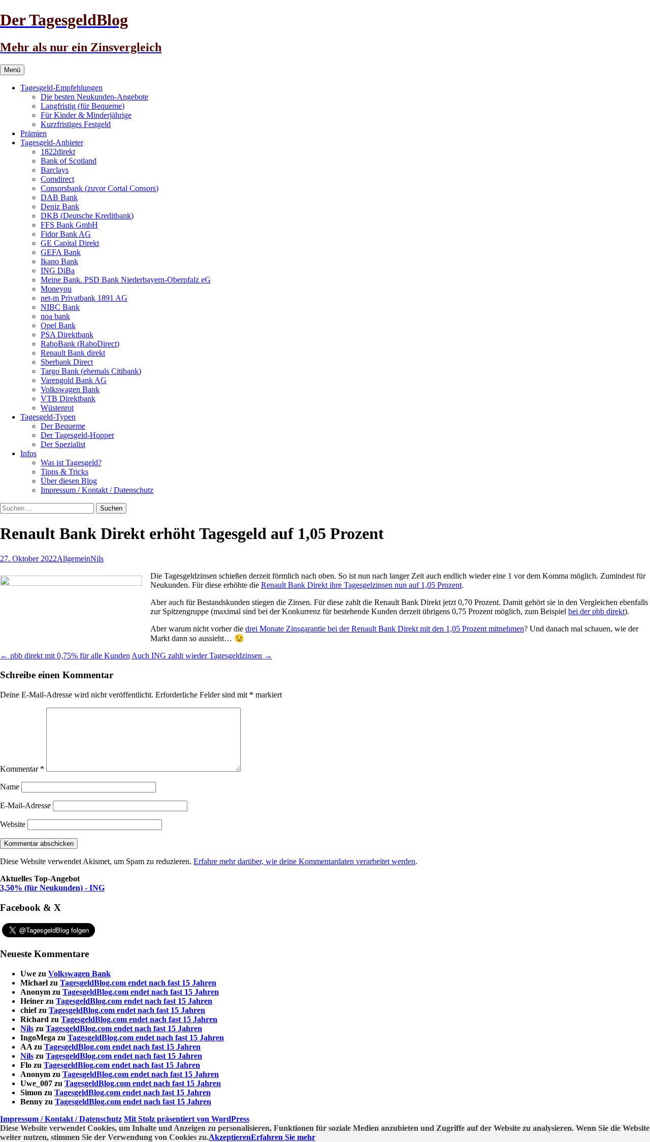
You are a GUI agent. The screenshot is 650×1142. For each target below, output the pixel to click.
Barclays (55, 170)
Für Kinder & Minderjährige (86, 115)
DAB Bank (59, 197)
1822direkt (58, 151)
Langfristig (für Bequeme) (82, 106)
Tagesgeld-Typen (48, 417)
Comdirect (57, 179)
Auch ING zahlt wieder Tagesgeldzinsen (202, 655)
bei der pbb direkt (596, 611)
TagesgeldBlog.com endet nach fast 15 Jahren (138, 982)
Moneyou (56, 288)
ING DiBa (58, 270)
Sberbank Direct (67, 362)
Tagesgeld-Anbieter (51, 142)
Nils (97, 558)
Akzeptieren (230, 1137)
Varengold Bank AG (74, 380)
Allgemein (73, 558)
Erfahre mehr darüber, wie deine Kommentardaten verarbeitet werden (304, 861)
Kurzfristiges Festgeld (76, 124)
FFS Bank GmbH (69, 224)
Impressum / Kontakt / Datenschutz (97, 490)
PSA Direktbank (67, 334)
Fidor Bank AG (66, 234)
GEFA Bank (61, 252)
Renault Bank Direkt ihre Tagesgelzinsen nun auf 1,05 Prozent (361, 585)
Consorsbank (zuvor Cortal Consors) (99, 188)
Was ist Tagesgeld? (71, 462)
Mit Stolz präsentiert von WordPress (186, 1119)
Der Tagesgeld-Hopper (77, 435)
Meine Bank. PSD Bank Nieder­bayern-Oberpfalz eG (126, 279)
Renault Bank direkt (73, 352)
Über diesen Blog (69, 481)
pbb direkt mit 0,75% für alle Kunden (65, 655)
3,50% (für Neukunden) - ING (52, 887)
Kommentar (22, 769)
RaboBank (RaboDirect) (80, 343)
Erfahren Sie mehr (283, 1137)
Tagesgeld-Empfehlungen (61, 87)
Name (9, 786)
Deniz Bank (60, 206)
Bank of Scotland (68, 160)
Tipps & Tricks (64, 471)
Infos (28, 453)
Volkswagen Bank (70, 389)
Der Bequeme (63, 426)
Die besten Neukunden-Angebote (94, 96)
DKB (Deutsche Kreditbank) (87, 215)
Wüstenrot (57, 407)
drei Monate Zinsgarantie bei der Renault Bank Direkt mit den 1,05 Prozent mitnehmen (384, 628)
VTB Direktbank (68, 398)
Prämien (33, 133)
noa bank (55, 316)
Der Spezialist (63, 444)
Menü (12, 70)
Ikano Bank (59, 261)
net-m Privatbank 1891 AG (84, 298)
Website (12, 824)
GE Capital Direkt (70, 243)
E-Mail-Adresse (25, 805)
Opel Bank (58, 325)
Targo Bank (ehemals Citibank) (91, 371)
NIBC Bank (60, 307)
